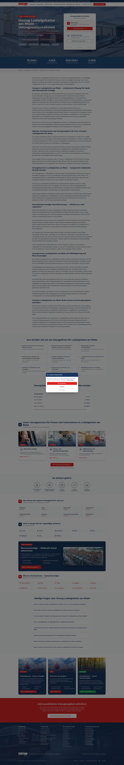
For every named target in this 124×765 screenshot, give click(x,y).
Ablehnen (62, 386)
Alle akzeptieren (62, 383)
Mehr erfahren (70, 380)
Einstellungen (62, 390)
